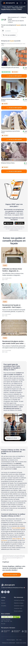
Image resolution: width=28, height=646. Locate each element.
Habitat (3, 600)
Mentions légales (11, 639)
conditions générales (14, 230)
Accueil (4, 6)
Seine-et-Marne (7, 7)
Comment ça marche (19, 600)
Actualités (3, 605)
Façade (16, 6)
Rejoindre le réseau (18, 603)
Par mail (3, 623)
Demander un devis (19, 605)
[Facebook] (2, 592)
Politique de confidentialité (8, 642)
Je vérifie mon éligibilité (11, 574)
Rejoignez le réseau (12, 438)
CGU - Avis (18, 639)
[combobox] (10, 31)
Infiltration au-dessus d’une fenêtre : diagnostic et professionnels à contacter (12, 271)
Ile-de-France (22, 6)
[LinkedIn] (8, 592)
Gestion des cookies (21, 642)
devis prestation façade (18, 528)
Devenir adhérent (18, 611)
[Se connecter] (24, 2)
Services (3, 603)
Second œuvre (10, 6)
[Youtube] (5, 592)
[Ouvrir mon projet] (21, 2)
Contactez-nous (18, 608)
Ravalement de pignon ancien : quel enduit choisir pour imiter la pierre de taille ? (13, 343)
